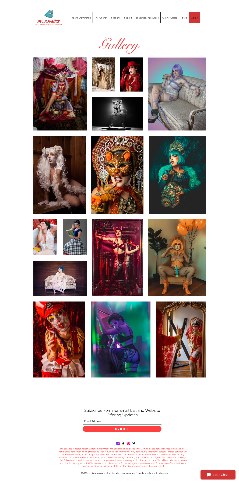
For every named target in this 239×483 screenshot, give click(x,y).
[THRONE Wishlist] (118, 443)
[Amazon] (123, 443)
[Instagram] (128, 443)
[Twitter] (133, 443)
